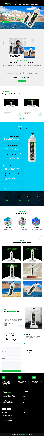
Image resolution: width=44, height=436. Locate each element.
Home (16, 4)
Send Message (11, 370)
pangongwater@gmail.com (22, 381)
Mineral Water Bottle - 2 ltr (7, 420)
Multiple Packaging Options (12, 154)
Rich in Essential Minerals (11, 184)
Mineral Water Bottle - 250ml (7, 415)
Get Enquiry (5, 22)
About (19, 4)
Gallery (27, 4)
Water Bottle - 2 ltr (29, 109)
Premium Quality (9, 165)
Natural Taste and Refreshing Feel (12, 174)
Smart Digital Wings (21, 434)
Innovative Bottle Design (12, 145)
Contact (37, 4)
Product (23, 4)
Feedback (32, 4)
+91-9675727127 (20, 382)
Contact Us (25, 402)
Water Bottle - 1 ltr (8, 109)
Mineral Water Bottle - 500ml (8, 417)
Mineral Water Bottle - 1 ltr (7, 418)
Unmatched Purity (14, 136)
